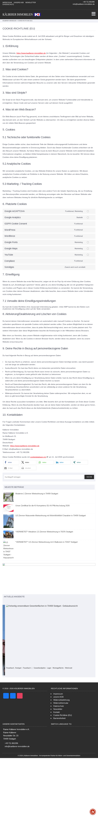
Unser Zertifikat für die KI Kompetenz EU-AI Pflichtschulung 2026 (42, 505)
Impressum (7, 2)
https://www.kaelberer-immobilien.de (31, 53)
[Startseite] (22, 14)
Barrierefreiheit (59, 712)
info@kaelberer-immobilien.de (84, 4)
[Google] (90, 7)
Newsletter (30, 2)
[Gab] (12, 689)
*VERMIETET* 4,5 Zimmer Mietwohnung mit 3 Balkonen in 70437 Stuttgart (46, 542)
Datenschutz (8, 4)
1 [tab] (4, 602)
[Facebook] (93, 7)
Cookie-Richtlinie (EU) (62, 709)
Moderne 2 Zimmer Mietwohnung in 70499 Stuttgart (36, 493)
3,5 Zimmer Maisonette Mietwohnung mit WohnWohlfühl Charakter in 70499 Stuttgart (50, 515)
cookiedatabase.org (38, 457)
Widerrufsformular (60, 697)
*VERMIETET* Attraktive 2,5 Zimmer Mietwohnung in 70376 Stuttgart (44, 532)
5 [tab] (15, 602)
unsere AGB (19, 2)
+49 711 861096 (89, 2)
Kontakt (56, 706)
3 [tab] (9, 602)
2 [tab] (7, 602)
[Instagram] (87, 7)
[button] (11, 462)
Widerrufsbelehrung (61, 694)
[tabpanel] (49, 637)
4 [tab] (12, 602)
